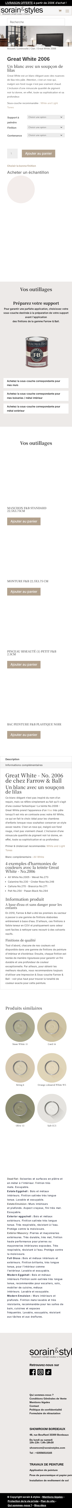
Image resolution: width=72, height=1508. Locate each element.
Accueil (11, 48)
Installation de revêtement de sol (49, 1480)
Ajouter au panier (38, 153)
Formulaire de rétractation (45, 1413)
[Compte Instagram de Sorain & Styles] (40, 1373)
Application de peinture (44, 1470)
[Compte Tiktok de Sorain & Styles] (48, 1373)
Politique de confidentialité (46, 1409)
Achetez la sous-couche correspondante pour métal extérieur (33, 408)
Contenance (14, 135)
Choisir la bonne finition (21, 165)
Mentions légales (40, 1402)
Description (12, 759)
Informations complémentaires (24, 764)
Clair (33, 48)
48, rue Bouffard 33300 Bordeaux (49, 1434)
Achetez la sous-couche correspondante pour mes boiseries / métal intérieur (33, 395)
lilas (49, 810)
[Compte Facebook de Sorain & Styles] (33, 1373)
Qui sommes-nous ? (42, 1394)
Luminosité (23, 48)
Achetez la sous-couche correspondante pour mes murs (33, 383)
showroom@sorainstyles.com (47, 1447)
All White (38, 856)
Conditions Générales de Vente (48, 1398)
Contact (34, 1406)
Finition (11, 127)
